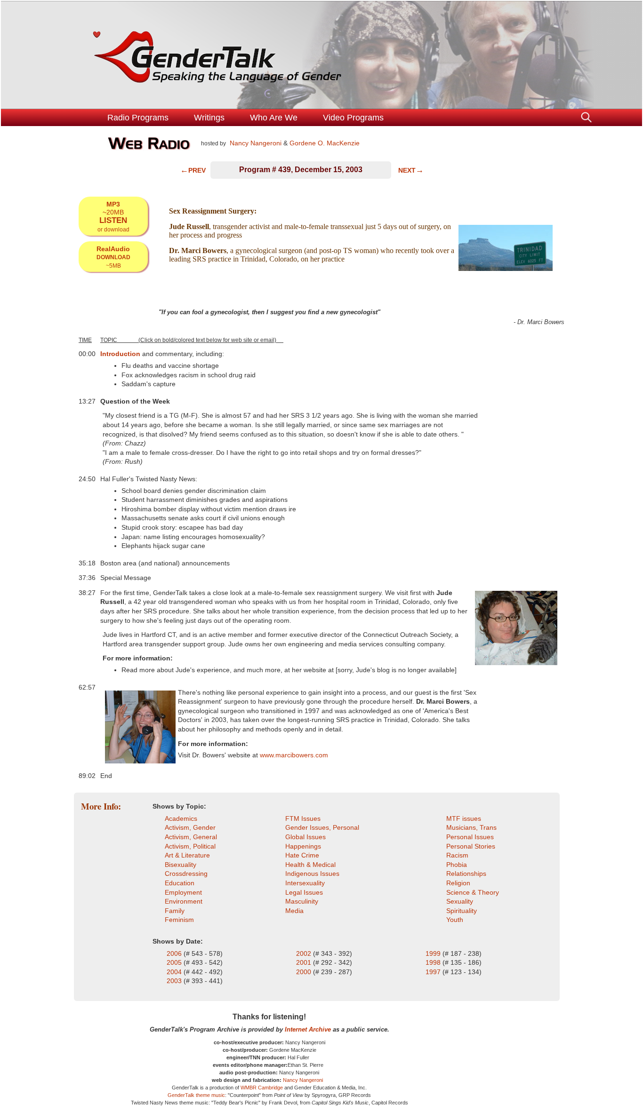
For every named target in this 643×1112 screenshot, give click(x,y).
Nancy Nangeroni (254, 143)
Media (294, 910)
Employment (183, 892)
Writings (209, 117)
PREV (193, 170)
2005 (175, 962)
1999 (434, 953)
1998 (434, 962)
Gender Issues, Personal (322, 827)
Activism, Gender (190, 827)
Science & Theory (472, 892)
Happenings (303, 846)
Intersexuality (305, 883)
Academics (181, 818)
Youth (454, 919)
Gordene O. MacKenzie (324, 143)
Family (175, 910)
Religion (458, 883)
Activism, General (191, 837)
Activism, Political (190, 846)
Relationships (466, 873)
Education (179, 883)
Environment (183, 901)
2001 (304, 962)
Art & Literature (187, 855)
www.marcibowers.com (294, 755)
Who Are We (273, 117)
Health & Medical (310, 864)
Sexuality (459, 901)
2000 (304, 972)
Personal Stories (470, 846)
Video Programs (353, 117)
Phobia (456, 864)
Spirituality (461, 910)
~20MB (113, 216)
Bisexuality (180, 864)
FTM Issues (303, 818)
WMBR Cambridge (262, 1087)
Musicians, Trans (471, 827)
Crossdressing (186, 873)
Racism (457, 855)
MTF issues (463, 818)
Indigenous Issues (312, 873)
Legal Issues (304, 892)
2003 (175, 981)
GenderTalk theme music (196, 1095)
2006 (175, 953)
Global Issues (305, 837)
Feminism (179, 919)
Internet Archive (308, 1029)
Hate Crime (302, 855)
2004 (175, 972)
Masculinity (301, 901)
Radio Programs (138, 117)
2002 (304, 953)
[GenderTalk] (321, 55)
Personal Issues (470, 837)
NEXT (411, 170)
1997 (433, 972)
